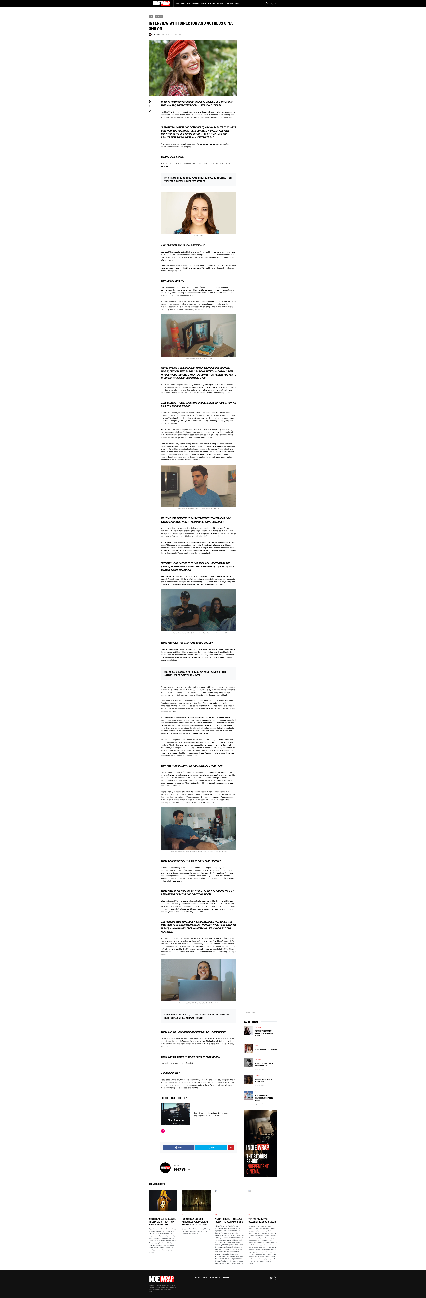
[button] (150, 3)
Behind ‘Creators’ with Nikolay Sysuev (264, 1064)
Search (275, 1012)
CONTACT (226, 1277)
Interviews (159, 16)
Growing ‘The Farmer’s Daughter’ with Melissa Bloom (264, 1033)
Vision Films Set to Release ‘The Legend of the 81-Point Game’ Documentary (162, 1222)
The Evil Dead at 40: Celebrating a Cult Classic (262, 1220)
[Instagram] (266, 3)
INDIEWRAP (180, 1169)
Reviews (257, 1075)
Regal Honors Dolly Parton (266, 1049)
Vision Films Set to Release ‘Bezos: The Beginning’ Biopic (229, 1220)
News (256, 1045)
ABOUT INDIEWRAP (211, 1277)
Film (151, 16)
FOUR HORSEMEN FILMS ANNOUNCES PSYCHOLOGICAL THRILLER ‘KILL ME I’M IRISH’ (195, 1222)
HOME (198, 1277)
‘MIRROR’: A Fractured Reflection (263, 1080)
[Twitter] (271, 3)
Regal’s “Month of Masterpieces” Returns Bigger (264, 1098)
